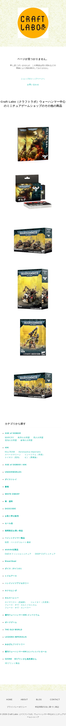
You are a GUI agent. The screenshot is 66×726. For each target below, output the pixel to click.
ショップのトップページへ (33, 79)
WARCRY (9, 437)
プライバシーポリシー (17, 707)
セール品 (9, 523)
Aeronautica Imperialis (30, 452)
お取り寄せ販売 (12, 516)
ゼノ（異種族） (32, 457)
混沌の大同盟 (11, 440)
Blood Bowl (10, 561)
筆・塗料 (9, 501)
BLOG (39, 700)
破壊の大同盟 (27, 440)
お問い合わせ (33, 85)
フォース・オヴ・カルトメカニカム (21, 605)
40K (7, 448)
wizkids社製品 (11, 550)
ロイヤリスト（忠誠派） (16, 602)
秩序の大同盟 (24, 437)
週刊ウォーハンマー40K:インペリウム (22, 615)
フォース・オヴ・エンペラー (18, 608)
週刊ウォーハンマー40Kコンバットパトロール (26, 652)
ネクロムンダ (11, 590)
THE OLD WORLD (13, 630)
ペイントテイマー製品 (15, 538)
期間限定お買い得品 (14, 531)
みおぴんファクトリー (15, 644)
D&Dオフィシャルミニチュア (18, 554)
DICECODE (10, 509)
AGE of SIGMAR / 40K (16, 465)
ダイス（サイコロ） (14, 568)
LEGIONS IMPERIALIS (16, 637)
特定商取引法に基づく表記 (47, 707)
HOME (9, 700)
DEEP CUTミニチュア (45, 554)
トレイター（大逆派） (40, 602)
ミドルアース (11, 576)
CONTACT (55, 700)
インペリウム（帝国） (35, 455)
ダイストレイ (11, 479)
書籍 (7, 487)
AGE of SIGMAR (13, 433)
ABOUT (24, 700)
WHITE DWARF (12, 494)
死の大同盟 (38, 437)
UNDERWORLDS (13, 472)
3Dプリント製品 (12, 663)
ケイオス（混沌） (13, 457)
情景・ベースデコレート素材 (18, 542)
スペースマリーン (13, 455)
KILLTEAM (10, 452)
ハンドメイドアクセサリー (17, 583)
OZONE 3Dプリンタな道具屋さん (21, 659)
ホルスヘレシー (12, 598)
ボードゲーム (11, 622)
